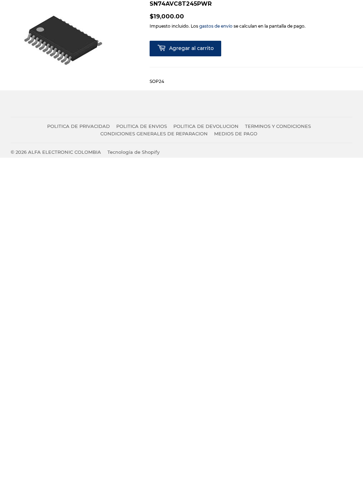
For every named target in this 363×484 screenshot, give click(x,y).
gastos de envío (216, 26)
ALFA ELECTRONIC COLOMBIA (64, 152)
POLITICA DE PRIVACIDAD (78, 126)
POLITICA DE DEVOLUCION (206, 126)
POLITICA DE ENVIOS (141, 126)
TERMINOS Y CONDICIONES (278, 126)
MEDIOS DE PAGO (235, 133)
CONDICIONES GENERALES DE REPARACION (154, 133)
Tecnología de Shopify (133, 152)
